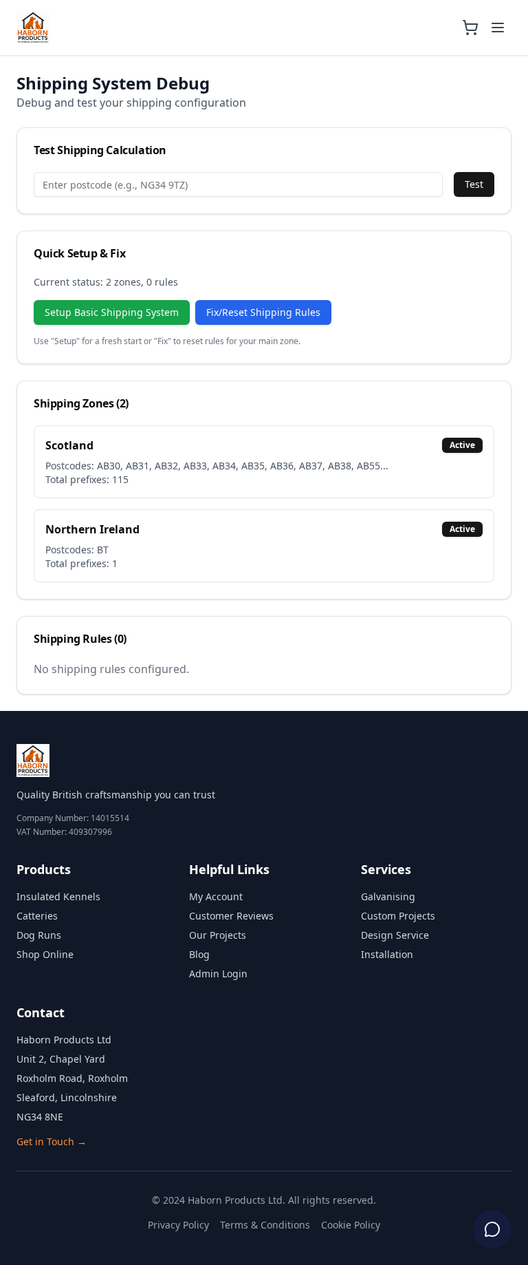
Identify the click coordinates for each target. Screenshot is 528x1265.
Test (474, 184)
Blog (199, 954)
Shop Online (45, 954)
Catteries (37, 915)
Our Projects (217, 935)
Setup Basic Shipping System (112, 312)
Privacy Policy (178, 1224)
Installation (387, 954)
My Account (216, 896)
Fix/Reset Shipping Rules (263, 312)
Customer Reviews (231, 915)
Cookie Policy (350, 1224)
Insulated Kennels (58, 896)
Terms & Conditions (265, 1224)
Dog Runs (38, 935)
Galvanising (388, 896)
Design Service (395, 935)
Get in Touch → (51, 1141)
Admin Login (218, 973)
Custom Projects (398, 915)
